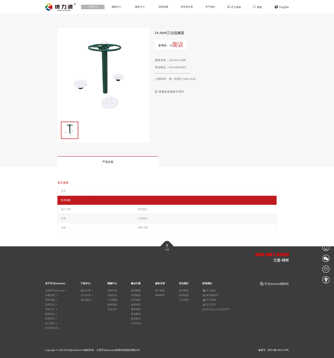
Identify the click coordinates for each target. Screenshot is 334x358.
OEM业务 (86, 295)
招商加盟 (163, 7)
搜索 (259, 7)
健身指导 (136, 304)
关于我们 (210, 7)
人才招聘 (184, 300)
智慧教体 (136, 314)
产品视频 (112, 300)
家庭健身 (136, 290)
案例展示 (136, 318)
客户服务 (160, 290)
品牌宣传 (112, 290)
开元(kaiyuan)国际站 (276, 283)
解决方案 (85, 290)
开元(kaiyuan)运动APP (218, 309)
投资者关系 (187, 7)
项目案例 (85, 300)
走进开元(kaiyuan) (54, 290)
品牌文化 (50, 304)
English (284, 7)
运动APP (112, 309)
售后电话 (184, 290)
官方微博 (211, 300)
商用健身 (136, 295)
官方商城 (236, 7)
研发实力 (50, 309)
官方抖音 (211, 304)
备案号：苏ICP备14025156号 (273, 350)
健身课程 (112, 304)
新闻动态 (50, 314)
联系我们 (50, 318)
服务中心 (140, 7)
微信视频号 (212, 295)
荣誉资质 (50, 300)
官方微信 (211, 290)
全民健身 (136, 300)
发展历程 (50, 295)
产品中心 (93, 7)
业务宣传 (112, 295)
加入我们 (50, 323)
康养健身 (136, 309)
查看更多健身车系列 (171, 91)
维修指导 (160, 295)
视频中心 (116, 7)
